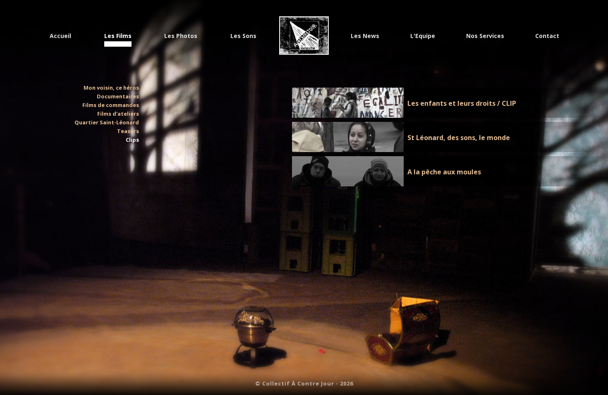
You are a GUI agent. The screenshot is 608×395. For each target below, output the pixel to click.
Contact (547, 36)
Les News (365, 36)
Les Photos (180, 36)
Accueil (60, 36)
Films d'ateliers (118, 113)
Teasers (128, 131)
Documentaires (118, 96)
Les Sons (243, 36)
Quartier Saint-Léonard (106, 122)
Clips (132, 139)
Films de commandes (110, 105)
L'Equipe (422, 36)
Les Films (118, 36)
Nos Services (485, 36)
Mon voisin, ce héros (111, 87)
